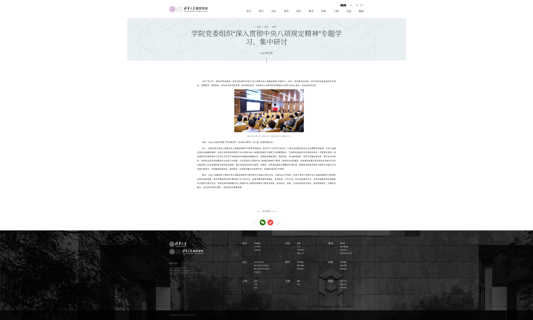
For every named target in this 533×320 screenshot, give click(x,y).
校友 (255, 288)
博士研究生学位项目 (261, 269)
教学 (311, 11)
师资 (255, 281)
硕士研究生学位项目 (261, 266)
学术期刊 (343, 288)
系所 (286, 11)
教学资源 (300, 266)
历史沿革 (257, 250)
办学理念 (257, 247)
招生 (298, 11)
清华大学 (343, 281)
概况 (298, 281)
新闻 (273, 27)
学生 (255, 284)
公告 (298, 247)
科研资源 (343, 266)
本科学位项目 (259, 262)
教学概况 (300, 262)
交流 (348, 11)
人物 (336, 11)
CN (343, 5)
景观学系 (343, 250)
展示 (298, 284)
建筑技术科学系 (346, 253)
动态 (273, 11)
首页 (248, 11)
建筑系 (342, 243)
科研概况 (343, 262)
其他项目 (257, 272)
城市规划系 (344, 247)
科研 (323, 11)
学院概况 (257, 243)
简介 (261, 11)
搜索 (362, 5)
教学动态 (300, 269)
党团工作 (300, 253)
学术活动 (300, 250)
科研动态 (343, 269)
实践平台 (343, 284)
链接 (361, 11)
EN (350, 5)
